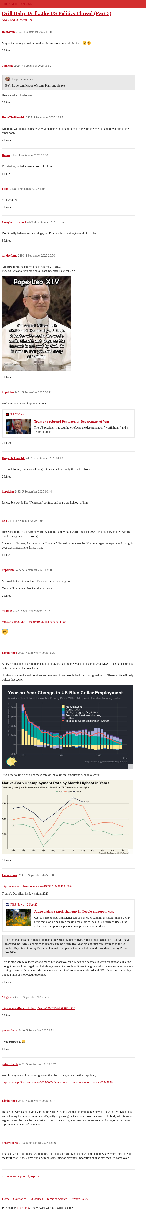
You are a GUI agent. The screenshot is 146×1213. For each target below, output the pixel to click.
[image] (36, 323)
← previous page (12, 1176)
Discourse (23, 1207)
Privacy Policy (79, 1198)
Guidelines (36, 1198)
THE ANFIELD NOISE (17, 4)
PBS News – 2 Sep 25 (23, 904)
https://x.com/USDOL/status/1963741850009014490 (34, 621)
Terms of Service (57, 1198)
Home (6, 1198)
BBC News (17, 414)
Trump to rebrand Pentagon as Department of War (72, 421)
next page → (31, 1176)
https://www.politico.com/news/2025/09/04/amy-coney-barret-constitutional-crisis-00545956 (57, 1082)
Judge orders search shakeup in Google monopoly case (74, 911)
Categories (19, 1198)
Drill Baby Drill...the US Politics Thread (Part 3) (56, 13)
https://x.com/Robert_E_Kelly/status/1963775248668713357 (38, 1008)
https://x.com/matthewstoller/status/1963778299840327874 (37, 886)
